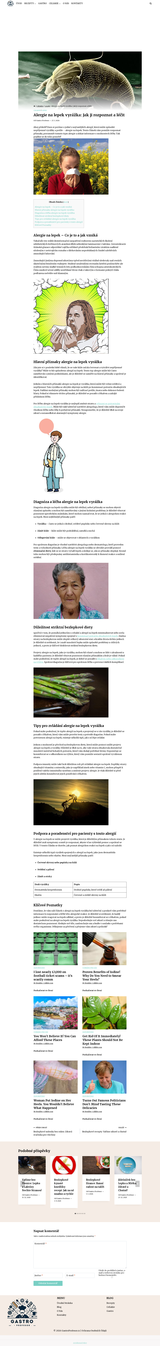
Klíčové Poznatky (43, 225)
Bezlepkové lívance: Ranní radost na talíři (95, 1183)
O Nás (66, 3)
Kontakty (77, 3)
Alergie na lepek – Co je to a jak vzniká (53, 207)
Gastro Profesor (42, 121)
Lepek (44, 110)
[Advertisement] (80, 24)
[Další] (137, 1184)
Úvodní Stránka (65, 1303)
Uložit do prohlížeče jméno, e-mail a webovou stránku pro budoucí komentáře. (112, 1272)
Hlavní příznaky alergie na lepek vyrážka (54, 210)
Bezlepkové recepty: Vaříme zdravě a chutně (104, 1130)
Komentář (41, 1243)
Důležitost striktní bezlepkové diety (52, 216)
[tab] (75, 1213)
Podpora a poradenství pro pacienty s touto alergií (59, 222)
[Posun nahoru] (154, 1342)
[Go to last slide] (22, 1184)
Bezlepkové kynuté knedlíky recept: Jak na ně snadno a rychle (64, 1186)
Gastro (42, 3)
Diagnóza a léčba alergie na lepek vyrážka (55, 213)
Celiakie (37, 110)
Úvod (19, 3)
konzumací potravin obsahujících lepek (97, 636)
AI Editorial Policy (80, 1343)
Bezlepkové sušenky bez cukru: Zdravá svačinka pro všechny (52, 1131)
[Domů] (34, 106)
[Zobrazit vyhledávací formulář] (151, 3)
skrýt (65, 202)
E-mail (71, 1275)
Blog (59, 1307)
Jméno (39, 1275)
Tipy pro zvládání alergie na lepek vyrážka (55, 219)
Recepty (111, 1303)
